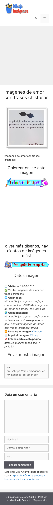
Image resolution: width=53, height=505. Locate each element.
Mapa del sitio (40, 500)
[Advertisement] (26, 53)
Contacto (26, 500)
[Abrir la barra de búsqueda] (36, 18)
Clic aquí (37, 331)
